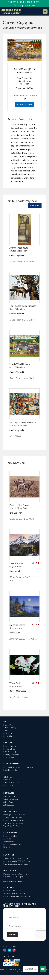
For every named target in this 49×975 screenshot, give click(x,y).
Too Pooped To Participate (22, 305)
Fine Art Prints (9, 736)
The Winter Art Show (11, 826)
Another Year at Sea (18, 247)
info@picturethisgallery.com (20, 896)
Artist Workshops (10, 802)
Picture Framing (9, 746)
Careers (6, 780)
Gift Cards (7, 777)
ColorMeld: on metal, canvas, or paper (18, 767)
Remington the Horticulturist (23, 422)
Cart (18, 5)
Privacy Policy (8, 785)
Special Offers (9, 749)
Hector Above (16, 563)
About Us (7, 839)
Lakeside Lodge (17, 624)
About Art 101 (9, 796)
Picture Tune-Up (9, 752)
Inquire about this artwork (24, 95)
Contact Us (29, 5)
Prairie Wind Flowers (19, 364)
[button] (45, 11)
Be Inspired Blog (9, 836)
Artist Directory (9, 728)
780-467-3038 (15, 2)
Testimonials (8, 842)
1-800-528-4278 (33, 2)
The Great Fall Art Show (13, 823)
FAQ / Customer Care (12, 844)
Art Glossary (8, 805)
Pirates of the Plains (19, 505)
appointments (8, 881)
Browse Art (8, 725)
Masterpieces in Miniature (14, 815)
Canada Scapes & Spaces (13, 820)
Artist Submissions (11, 782)
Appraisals (7, 730)
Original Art (8, 733)
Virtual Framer (9, 757)
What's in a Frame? (11, 799)
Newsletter (7, 847)
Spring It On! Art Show (12, 818)
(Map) (27, 861)
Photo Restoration (10, 770)
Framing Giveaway (11, 754)
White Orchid (15, 683)
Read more (24, 239)
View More (34, 205)
